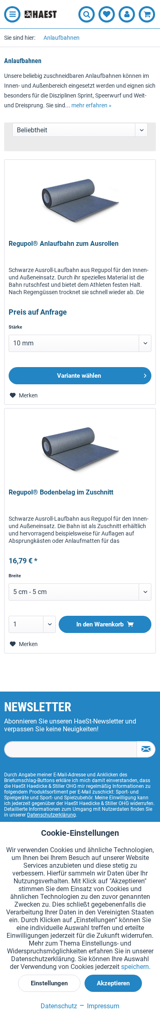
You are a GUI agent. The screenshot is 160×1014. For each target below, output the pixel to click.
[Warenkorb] (147, 14)
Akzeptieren (113, 983)
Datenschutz (59, 1006)
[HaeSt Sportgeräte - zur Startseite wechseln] (41, 14)
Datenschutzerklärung (51, 815)
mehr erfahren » (91, 105)
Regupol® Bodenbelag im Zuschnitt (61, 492)
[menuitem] (10, 14)
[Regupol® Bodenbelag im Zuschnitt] (80, 449)
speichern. (136, 967)
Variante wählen (79, 375)
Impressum (102, 1006)
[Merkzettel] (106, 14)
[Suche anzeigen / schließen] (86, 14)
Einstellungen (49, 983)
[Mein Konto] (127, 14)
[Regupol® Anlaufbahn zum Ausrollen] (80, 201)
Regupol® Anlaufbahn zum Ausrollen (64, 243)
